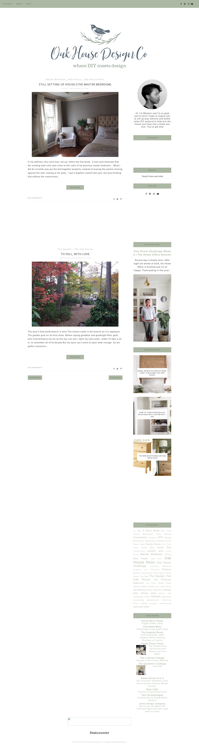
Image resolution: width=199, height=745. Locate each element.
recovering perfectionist (146, 600)
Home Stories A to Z (152, 678)
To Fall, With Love (75, 254)
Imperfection (139, 551)
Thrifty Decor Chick (152, 643)
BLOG (28, 4)
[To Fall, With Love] (75, 326)
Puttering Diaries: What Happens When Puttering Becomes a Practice (152, 637)
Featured (7, 4)
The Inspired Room (152, 632)
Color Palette (163, 534)
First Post (166, 544)
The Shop (151, 583)
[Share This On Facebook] (114, 199)
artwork (151, 586)
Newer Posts (35, 378)
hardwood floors (141, 597)
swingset (153, 603)
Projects (166, 569)
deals (168, 587)
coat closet (160, 587)
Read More (75, 187)
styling (144, 603)
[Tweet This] (117, 199)
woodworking (165, 603)
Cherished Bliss (152, 627)
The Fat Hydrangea (152, 695)
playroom (166, 597)
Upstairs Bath (140, 586)
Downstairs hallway (154, 541)
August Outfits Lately (152, 623)
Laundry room (155, 551)
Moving (168, 554)
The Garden (65, 249)
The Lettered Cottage (152, 658)
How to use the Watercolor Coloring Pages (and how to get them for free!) (152, 709)
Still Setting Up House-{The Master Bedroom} (75, 84)
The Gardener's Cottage (152, 664)
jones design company (152, 704)
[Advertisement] (75, 225)
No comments (35, 198)
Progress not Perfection (146, 570)
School (136, 573)
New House (75, 79)
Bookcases (148, 534)
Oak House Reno (94, 79)
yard (135, 607)
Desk (142, 541)
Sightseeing (146, 573)
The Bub (144, 576)
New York (156, 559)
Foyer (135, 548)
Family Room (153, 544)
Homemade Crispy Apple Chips (152, 629)
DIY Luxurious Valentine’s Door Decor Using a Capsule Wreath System (152, 683)
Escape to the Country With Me (152, 660)
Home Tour (164, 547)
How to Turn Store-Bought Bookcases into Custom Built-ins (152, 414)
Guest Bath (147, 548)
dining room (148, 593)
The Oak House (83, 249)
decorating (139, 590)
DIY (160, 537)
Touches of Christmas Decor (152, 692)
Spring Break (159, 573)
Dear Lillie (152, 689)
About (19, 4)
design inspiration (154, 590)
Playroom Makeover (160, 566)
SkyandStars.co (119, 742)
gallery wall (165, 593)
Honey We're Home (152, 621)
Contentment (140, 537)
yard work (144, 607)
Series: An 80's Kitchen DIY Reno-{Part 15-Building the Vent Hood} (152, 373)
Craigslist (152, 538)
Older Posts (115, 378)
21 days (137, 531)
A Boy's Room (151, 530)
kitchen (156, 596)
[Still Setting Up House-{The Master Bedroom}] (75, 156)
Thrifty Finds (164, 583)
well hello (157, 666)
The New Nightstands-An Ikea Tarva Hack (152, 457)
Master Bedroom (56, 79)
